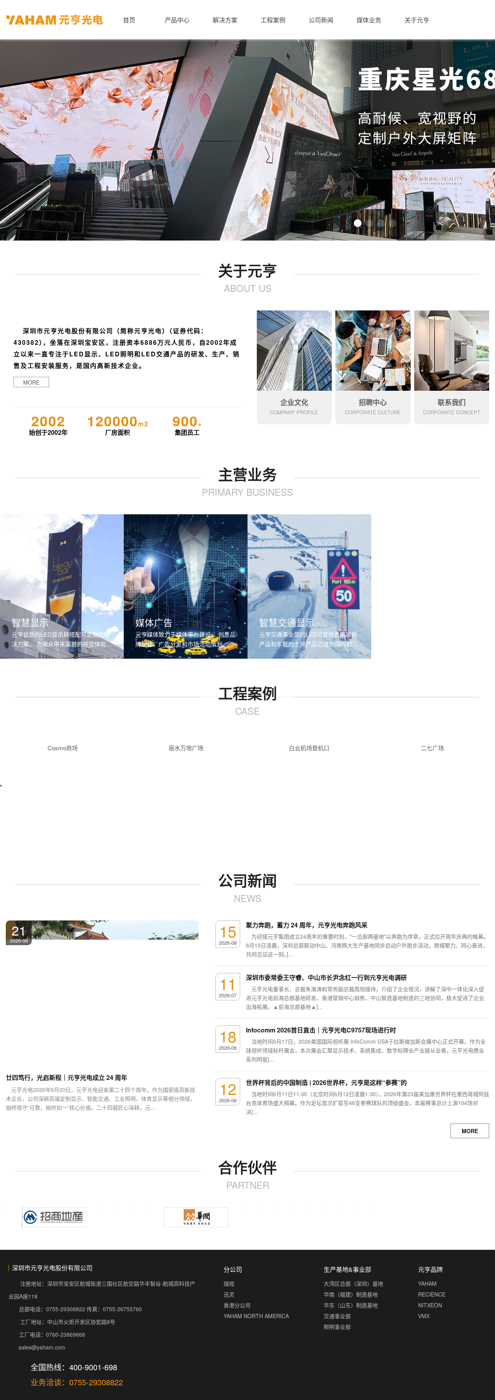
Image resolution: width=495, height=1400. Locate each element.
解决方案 (225, 19)
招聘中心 (373, 402)
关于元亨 (417, 19)
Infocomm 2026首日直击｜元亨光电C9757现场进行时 (321, 1029)
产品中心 (177, 19)
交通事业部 (337, 1337)
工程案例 (273, 19)
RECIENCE (432, 1315)
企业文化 (294, 402)
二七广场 (432, 748)
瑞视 (229, 1304)
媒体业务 (369, 19)
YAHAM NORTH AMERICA (256, 1337)
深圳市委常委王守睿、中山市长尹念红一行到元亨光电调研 (326, 977)
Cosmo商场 (63, 748)
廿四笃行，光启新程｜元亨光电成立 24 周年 (66, 1077)
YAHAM (427, 1304)
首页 (129, 19)
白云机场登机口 (309, 748)
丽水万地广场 (186, 748)
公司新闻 (321, 19)
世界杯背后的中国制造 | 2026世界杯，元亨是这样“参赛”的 (326, 1082)
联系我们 (452, 402)
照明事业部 (337, 1348)
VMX (424, 1337)
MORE (31, 382)
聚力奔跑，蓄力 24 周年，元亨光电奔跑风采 (306, 924)
